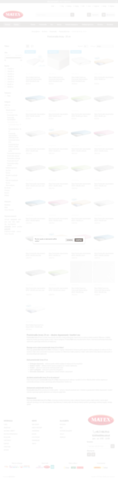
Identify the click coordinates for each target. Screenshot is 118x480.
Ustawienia (70, 240)
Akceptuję (78, 240)
